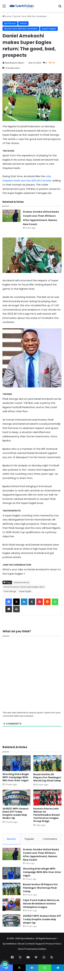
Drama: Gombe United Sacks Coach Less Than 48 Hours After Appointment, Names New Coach (41, 854)
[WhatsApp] (55, 602)
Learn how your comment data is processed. (32, 714)
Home (7, 16)
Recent (11, 839)
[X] (16, 602)
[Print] (16, 609)
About (21, 943)
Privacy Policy (53, 943)
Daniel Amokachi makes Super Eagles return (24, 587)
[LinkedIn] (24, 602)
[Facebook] (8, 602)
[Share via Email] (8, 609)
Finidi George (10, 591)
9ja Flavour (10, 23)
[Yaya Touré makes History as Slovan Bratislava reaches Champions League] (11, 905)
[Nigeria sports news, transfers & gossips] (21, 6)
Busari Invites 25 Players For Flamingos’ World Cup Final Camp (47, 777)
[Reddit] (47, 602)
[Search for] (60, 7)
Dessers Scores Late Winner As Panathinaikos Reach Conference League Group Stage (46, 815)
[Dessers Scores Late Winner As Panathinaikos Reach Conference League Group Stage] (47, 798)
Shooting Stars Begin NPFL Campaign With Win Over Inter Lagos (15, 777)
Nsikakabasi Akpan (14, 62)
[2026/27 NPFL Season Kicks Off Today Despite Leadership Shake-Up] (16, 798)
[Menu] (4, 7)
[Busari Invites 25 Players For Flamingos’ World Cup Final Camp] (47, 763)
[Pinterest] (39, 602)
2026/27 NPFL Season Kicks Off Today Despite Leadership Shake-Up (15, 813)
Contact (30, 943)
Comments (50, 839)
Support (40, 943)
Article (23, 23)
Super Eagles (49, 28)
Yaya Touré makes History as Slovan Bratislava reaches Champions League (41, 904)
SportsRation (9, 943)
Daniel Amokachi (21, 582)
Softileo (42, 948)
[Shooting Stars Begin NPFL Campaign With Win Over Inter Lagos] (16, 763)
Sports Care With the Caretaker (30, 16)
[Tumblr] (32, 602)
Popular (29, 839)
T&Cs (20, 948)
